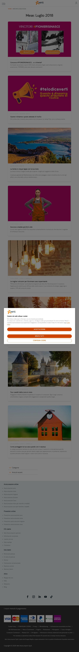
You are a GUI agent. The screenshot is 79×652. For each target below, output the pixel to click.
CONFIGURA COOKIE (39, 340)
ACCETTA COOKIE (39, 329)
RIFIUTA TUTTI (39, 336)
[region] (39, 326)
